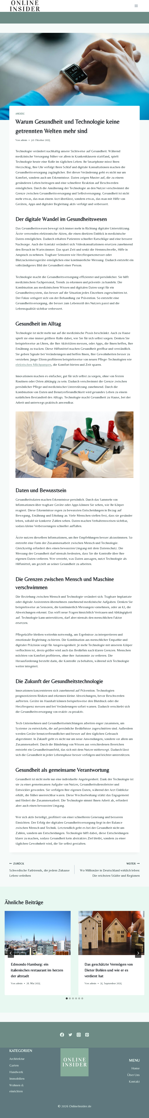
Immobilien (16, 1078)
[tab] (67, 998)
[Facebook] (62, 1035)
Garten (14, 1065)
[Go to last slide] (11, 953)
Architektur (16, 1059)
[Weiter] (138, 953)
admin (24, 140)
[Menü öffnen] (136, 6)
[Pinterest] (87, 1035)
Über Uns (133, 1075)
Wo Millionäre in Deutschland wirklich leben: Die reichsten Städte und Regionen (110, 869)
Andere (20, 113)
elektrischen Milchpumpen (33, 365)
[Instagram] (78, 1035)
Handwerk (16, 1072)
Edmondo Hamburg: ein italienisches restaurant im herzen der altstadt (37, 970)
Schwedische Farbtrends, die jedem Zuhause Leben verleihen (39, 869)
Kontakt (134, 1081)
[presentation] (38, 933)
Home (135, 1068)
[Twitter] (70, 1035)
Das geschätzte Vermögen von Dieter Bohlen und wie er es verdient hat (109, 970)
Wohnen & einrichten (16, 1088)
